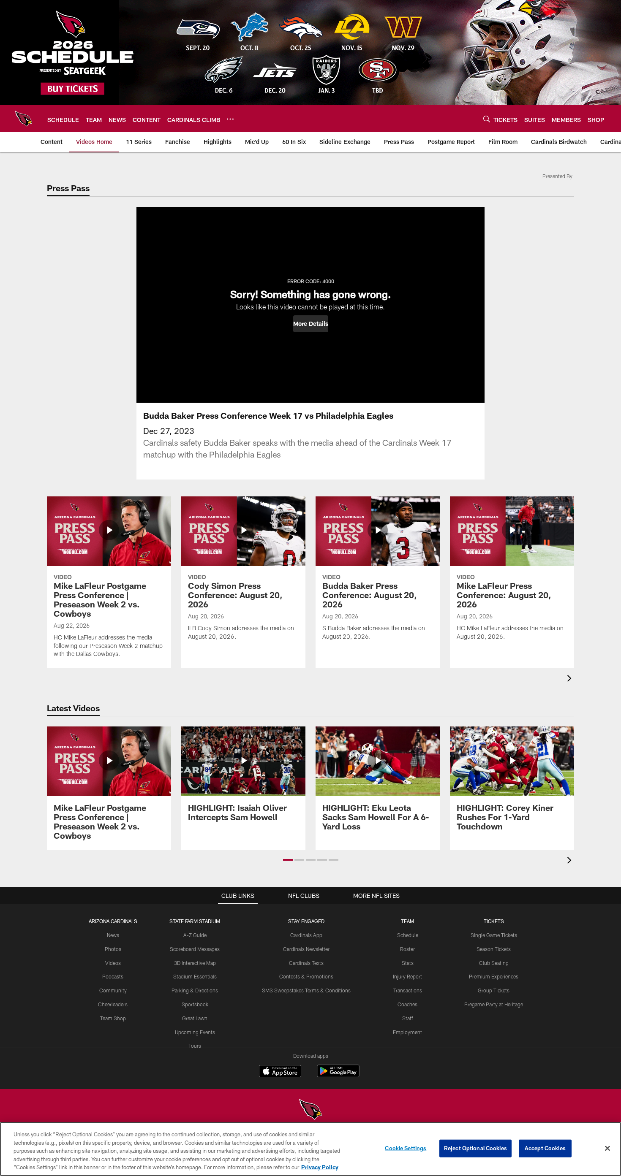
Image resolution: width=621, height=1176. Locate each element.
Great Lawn (194, 1018)
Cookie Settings (405, 1148)
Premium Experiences (493, 976)
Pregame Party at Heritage (493, 1004)
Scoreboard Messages (195, 949)
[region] (310, 1149)
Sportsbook (195, 1004)
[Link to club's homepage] (24, 118)
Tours (194, 1046)
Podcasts (112, 976)
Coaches (407, 1004)
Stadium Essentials (195, 976)
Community (113, 990)
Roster (407, 949)
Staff (407, 1018)
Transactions (407, 990)
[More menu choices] (230, 119)
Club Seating (494, 963)
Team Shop (113, 1018)
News (113, 935)
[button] (310, 323)
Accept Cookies (545, 1148)
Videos (113, 963)
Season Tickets (494, 949)
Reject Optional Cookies (475, 1148)
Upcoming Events (195, 1032)
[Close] (607, 1148)
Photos (113, 949)
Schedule (407, 935)
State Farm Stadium (194, 921)
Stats (408, 963)
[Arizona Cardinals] (310, 1110)
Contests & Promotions (306, 976)
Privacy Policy (319, 1167)
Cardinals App (306, 935)
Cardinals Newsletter (306, 949)
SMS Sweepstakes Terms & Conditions (306, 990)
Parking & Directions (195, 990)
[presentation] (570, 679)
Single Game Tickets (494, 935)
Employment (407, 1032)
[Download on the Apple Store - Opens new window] (280, 1072)
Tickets (494, 921)
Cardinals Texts (306, 963)
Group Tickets (493, 990)
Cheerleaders (113, 1004)
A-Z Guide (195, 935)
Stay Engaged (306, 921)
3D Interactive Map (195, 963)
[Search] (486, 119)
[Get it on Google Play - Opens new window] (338, 1075)
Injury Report (407, 976)
